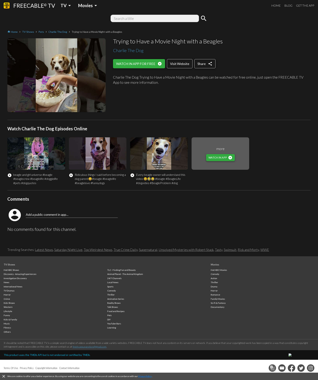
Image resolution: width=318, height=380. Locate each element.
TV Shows (9, 264)
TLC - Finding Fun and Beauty (121, 270)
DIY (109, 319)
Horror (7, 294)
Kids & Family (10, 319)
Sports (110, 286)
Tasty (218, 250)
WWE (264, 250)
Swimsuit (230, 250)
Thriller (111, 294)
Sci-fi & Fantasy (218, 303)
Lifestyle (8, 311)
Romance (215, 294)
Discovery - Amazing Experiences (20, 274)
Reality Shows (114, 303)
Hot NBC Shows (11, 270)
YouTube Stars (114, 323)
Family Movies (218, 299)
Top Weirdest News (98, 250)
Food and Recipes (116, 311)
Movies (215, 264)
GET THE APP (305, 5)
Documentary (217, 307)
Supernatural (148, 250)
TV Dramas (9, 290)
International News (13, 286)
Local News (113, 282)
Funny (7, 315)
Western (8, 307)
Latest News (44, 250)
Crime (7, 299)
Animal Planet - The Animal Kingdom (125, 274)
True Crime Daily (126, 250)
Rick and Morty (248, 250)
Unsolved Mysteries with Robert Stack (186, 250)
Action (214, 278)
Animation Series (115, 299)
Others (7, 331)
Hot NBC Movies (219, 270)
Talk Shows (112, 307)
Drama (214, 286)
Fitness (7, 327)
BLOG (288, 5)
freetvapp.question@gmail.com (89, 346)
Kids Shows (9, 303)
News (6, 282)
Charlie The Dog (128, 50)
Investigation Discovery (15, 278)
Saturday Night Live (68, 250)
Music (7, 323)
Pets (109, 315)
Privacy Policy (145, 376)
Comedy (111, 290)
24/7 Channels (114, 278)
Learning (111, 327)
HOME (276, 5)
